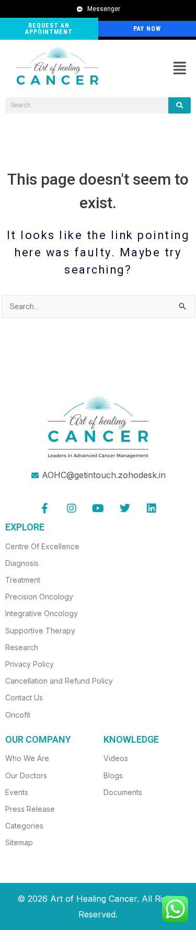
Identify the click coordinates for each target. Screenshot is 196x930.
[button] (179, 68)
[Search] (179, 105)
